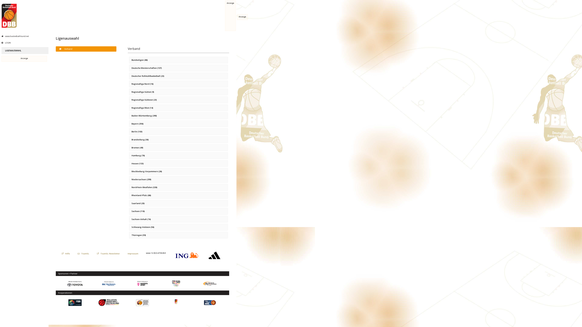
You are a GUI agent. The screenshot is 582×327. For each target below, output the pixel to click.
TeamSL (85, 253)
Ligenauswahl (13, 50)
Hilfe (67, 253)
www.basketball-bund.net (17, 36)
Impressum (133, 253)
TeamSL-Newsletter (110, 253)
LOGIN (8, 42)
